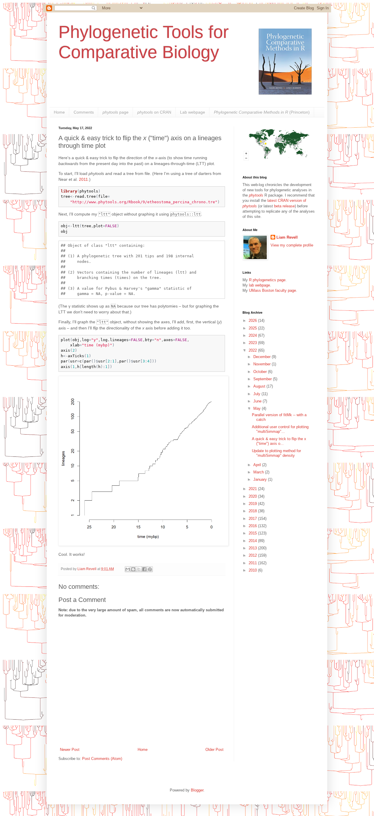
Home (59, 112)
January (260, 479)
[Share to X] (139, 569)
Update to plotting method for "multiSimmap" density (276, 453)
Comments (84, 112)
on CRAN (154, 112)
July (257, 394)
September (263, 379)
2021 (253, 489)
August (259, 386)
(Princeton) (262, 112)
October (260, 371)
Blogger (197, 790)
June (258, 401)
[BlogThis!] (133, 569)
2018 (253, 511)
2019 (253, 503)
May (257, 408)
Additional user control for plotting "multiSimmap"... (280, 429)
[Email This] (128, 569)
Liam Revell (287, 237)
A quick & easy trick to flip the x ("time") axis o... (279, 441)
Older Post (214, 749)
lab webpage (259, 285)
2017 (253, 518)
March (259, 472)
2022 (253, 350)
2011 (83, 179)
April (257, 465)
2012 (253, 555)
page (116, 112)
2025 (253, 328)
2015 (253, 533)
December (262, 357)
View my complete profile (292, 245)
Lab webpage (192, 112)
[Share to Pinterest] (150, 569)
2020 (253, 496)
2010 (253, 570)
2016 (253, 526)
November (262, 364)
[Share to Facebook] (144, 569)
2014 (253, 541)
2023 (253, 343)
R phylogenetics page (267, 280)
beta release (284, 206)
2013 (253, 548)
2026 (253, 320)
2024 (253, 335)
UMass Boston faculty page (272, 290)
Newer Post (69, 749)
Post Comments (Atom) (102, 758)
